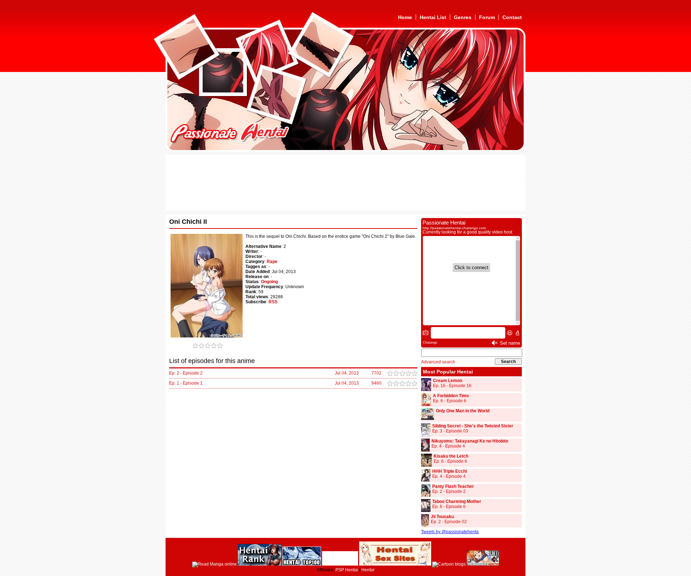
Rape (272, 261)
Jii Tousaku (442, 516)
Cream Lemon (447, 380)
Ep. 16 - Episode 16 (452, 385)
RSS (272, 301)
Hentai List (433, 17)
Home (405, 17)
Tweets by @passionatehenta (450, 531)
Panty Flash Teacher (453, 486)
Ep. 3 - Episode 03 (450, 431)
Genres (462, 17)
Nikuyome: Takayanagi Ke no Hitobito (470, 441)
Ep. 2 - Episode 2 (449, 491)
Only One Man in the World (462, 410)
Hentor (368, 569)
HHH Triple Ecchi (449, 471)
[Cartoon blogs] (449, 564)
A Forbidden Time (451, 395)
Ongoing (269, 281)
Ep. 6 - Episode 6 (449, 400)
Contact (512, 17)
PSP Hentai (346, 569)
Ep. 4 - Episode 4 (448, 446)
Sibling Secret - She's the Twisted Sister (472, 425)
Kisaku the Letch (451, 456)
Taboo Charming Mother (456, 501)
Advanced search (438, 361)
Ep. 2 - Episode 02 (449, 521)
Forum (487, 17)
